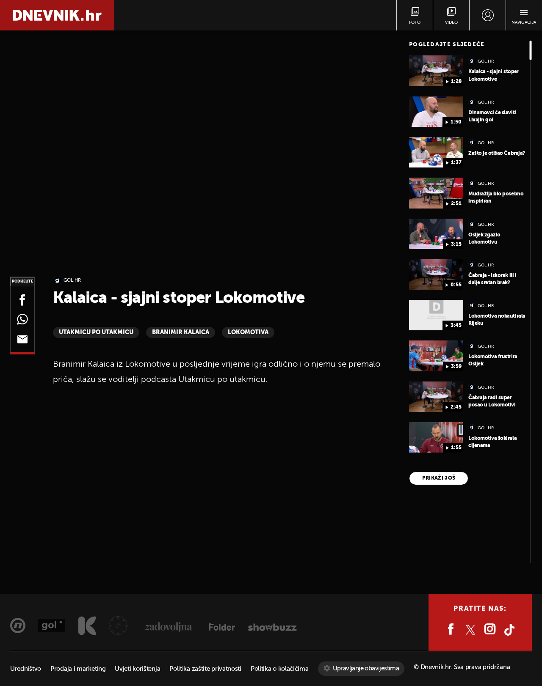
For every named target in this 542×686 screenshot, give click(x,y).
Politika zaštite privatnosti (205, 669)
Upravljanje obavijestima (366, 668)
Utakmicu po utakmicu (96, 332)
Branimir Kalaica (180, 332)
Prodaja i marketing (77, 669)
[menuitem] (487, 15)
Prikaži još (439, 478)
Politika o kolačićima (280, 669)
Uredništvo (25, 669)
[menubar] (487, 15)
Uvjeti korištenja (137, 669)
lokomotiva (248, 332)
